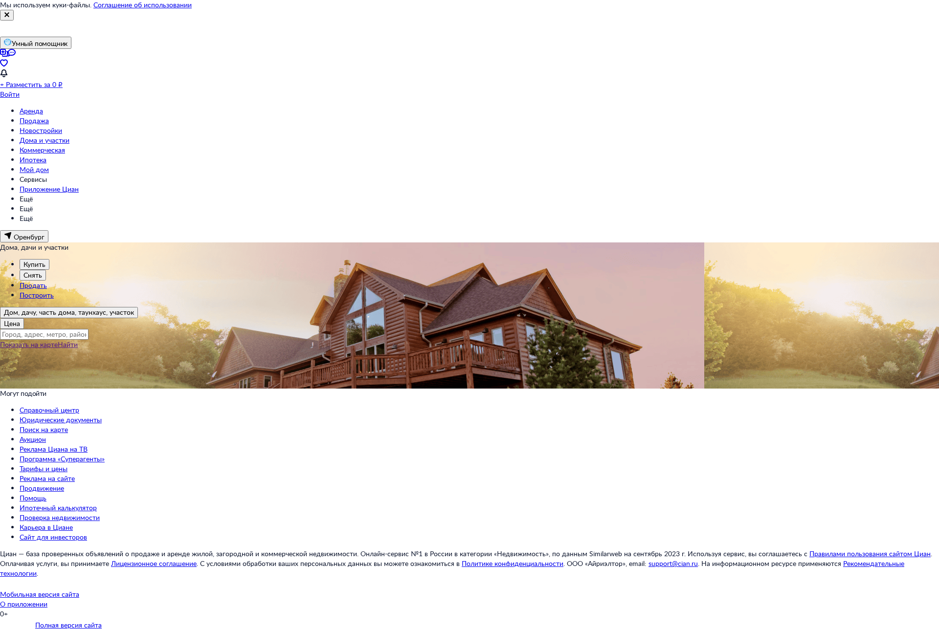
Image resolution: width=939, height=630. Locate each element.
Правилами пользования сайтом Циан (870, 553)
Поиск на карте (44, 429)
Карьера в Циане (46, 527)
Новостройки (41, 130)
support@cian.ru (673, 563)
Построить (37, 295)
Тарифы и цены (43, 468)
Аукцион (33, 439)
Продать (33, 285)
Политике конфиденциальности (512, 563)
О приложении (23, 603)
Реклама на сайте (47, 478)
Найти (68, 344)
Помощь (33, 497)
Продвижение (42, 488)
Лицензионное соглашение (154, 563)
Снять (32, 275)
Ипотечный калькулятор (58, 507)
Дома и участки (44, 140)
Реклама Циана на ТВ (54, 449)
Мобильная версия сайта (39, 594)
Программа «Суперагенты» (62, 458)
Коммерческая (42, 149)
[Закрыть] (7, 15)
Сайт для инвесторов (53, 537)
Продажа (34, 120)
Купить (34, 264)
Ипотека (33, 159)
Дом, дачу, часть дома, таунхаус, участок (69, 312)
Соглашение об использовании (142, 4)
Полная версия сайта (68, 625)
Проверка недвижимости (60, 517)
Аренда (31, 110)
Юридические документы (61, 419)
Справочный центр (49, 409)
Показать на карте (29, 344)
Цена (12, 323)
